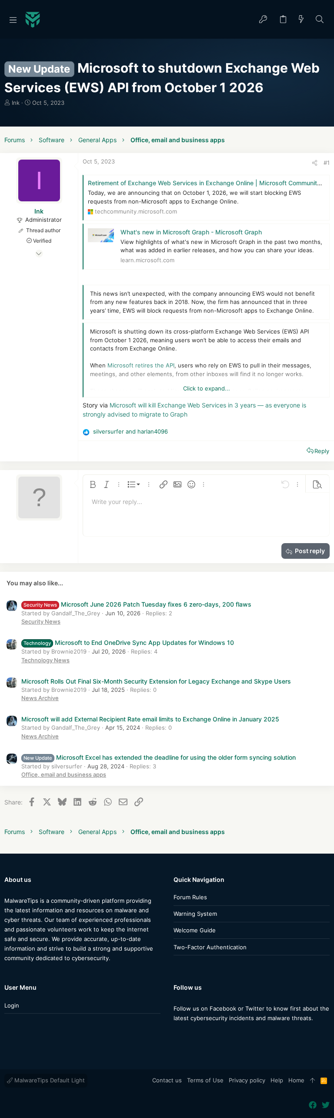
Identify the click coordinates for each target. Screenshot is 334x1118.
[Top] (312, 1081)
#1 (327, 162)
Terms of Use (205, 1080)
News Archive (40, 697)
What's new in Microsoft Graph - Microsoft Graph (191, 232)
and (130, 431)
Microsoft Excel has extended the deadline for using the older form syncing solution (159, 757)
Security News (40, 621)
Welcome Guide (195, 930)
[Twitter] (190, 1035)
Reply (321, 450)
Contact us (167, 1080)
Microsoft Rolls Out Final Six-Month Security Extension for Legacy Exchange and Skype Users (156, 681)
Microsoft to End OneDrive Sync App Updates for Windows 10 (128, 642)
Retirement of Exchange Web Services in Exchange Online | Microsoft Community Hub (211, 183)
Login (11, 1005)
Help (277, 1080)
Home (296, 1080)
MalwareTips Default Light (49, 1080)
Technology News (45, 660)
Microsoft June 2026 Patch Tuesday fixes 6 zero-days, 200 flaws (137, 604)
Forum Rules (190, 897)
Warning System (195, 913)
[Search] (320, 19)
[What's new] (301, 19)
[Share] (315, 163)
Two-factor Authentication (210, 947)
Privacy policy (247, 1080)
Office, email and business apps (63, 774)
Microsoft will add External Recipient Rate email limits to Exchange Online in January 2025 (150, 719)
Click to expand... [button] (206, 388)
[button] (13, 19)
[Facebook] (177, 1035)
